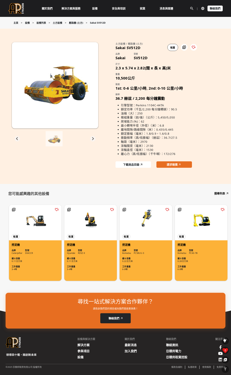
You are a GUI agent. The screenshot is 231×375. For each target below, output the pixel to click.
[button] (184, 47)
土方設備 (57, 22)
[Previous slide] (17, 138)
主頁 (16, 22)
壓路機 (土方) (76, 22)
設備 (27, 22)
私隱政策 (192, 367)
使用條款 (206, 367)
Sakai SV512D (98, 22)
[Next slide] (93, 138)
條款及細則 (176, 367)
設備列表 (41, 22)
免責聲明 (221, 367)
